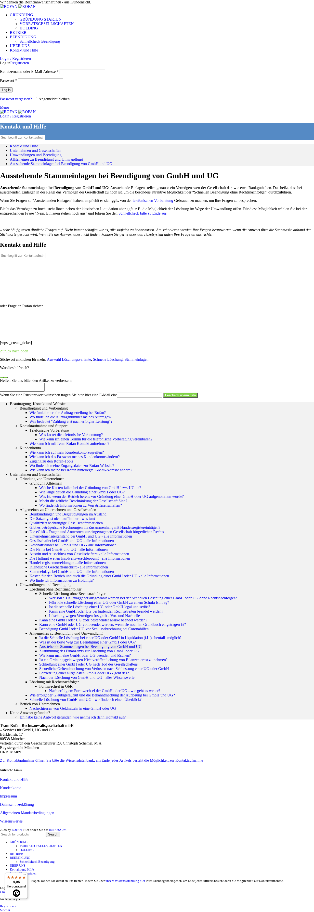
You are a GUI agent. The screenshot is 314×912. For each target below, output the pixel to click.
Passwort (8, 80)
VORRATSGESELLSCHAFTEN (47, 24)
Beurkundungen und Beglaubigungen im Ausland (67, 514)
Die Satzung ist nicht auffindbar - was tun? (62, 518)
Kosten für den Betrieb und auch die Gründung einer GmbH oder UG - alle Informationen (99, 576)
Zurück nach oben (14, 351)
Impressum (8, 796)
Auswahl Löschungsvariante (69, 359)
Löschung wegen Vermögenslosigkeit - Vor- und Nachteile (94, 616)
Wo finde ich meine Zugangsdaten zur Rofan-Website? (71, 465)
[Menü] (25, 875)
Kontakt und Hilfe (24, 146)
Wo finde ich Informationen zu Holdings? (61, 580)
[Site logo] (9, 6)
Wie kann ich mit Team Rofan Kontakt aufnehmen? (69, 443)
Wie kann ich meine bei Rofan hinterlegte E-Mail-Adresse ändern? (80, 470)
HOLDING (29, 28)
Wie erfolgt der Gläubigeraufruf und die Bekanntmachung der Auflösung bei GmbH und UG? (102, 695)
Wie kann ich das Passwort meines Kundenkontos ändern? (74, 457)
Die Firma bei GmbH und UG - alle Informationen (68, 549)
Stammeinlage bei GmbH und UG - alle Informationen (71, 571)
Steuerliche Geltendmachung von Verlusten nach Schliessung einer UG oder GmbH (104, 669)
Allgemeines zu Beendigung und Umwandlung (46, 159)
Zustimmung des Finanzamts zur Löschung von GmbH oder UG (89, 651)
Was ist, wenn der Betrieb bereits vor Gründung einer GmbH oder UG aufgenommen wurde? (111, 496)
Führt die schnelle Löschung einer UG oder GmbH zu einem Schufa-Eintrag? (109, 602)
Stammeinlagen (136, 359)
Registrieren (19, 63)
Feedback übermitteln (180, 395)
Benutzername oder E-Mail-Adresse (29, 71)
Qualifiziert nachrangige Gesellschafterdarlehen (66, 523)
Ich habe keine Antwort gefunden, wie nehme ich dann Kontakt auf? (73, 717)
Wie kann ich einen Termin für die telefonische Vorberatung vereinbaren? (95, 439)
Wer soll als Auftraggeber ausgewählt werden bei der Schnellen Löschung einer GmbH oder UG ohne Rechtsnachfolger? (143, 598)
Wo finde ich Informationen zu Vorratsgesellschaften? (80, 505)
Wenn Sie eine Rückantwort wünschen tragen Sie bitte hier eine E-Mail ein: (58, 395)
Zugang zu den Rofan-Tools (51, 461)
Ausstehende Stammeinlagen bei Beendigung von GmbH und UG (61, 164)
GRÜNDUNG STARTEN (41, 19)
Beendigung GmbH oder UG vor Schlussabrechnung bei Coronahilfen (94, 629)
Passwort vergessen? (16, 99)
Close (4, 892)
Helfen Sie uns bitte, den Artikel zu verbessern (36, 380)
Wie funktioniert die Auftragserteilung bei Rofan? (67, 413)
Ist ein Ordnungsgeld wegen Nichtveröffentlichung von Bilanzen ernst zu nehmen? (103, 660)
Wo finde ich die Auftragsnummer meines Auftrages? (70, 417)
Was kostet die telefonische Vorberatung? (71, 435)
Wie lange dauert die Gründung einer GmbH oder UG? (82, 492)
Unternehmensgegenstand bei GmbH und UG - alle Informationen (80, 536)
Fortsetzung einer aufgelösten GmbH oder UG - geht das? (84, 673)
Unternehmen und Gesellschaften (35, 150)
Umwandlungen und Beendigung (36, 155)
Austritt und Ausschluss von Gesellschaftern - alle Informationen (79, 554)
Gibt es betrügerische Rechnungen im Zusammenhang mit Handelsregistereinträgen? (94, 527)
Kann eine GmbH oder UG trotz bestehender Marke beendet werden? (93, 620)
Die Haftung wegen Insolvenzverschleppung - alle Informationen (79, 558)
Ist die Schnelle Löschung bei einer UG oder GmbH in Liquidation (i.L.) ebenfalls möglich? (110, 638)
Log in (6, 90)
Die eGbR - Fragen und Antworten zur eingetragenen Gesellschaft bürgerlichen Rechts (96, 532)
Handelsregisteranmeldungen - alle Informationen (67, 563)
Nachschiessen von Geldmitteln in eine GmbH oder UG (72, 708)
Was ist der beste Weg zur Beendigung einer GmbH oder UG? (87, 642)
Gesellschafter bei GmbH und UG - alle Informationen (71, 541)
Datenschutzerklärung (17, 804)
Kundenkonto (10, 788)
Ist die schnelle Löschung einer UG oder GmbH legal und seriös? (99, 607)
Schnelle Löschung (108, 359)
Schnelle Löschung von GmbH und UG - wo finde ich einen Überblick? (85, 699)
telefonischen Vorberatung (153, 200)
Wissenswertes (11, 821)
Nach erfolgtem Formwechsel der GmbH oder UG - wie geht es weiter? (104, 691)
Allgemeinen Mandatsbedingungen (27, 813)
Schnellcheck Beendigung (40, 41)
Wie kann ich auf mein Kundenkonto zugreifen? (66, 452)
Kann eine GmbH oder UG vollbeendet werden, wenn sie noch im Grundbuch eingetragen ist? (112, 624)
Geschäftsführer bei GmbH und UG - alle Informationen (73, 545)
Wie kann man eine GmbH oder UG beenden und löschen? (85, 655)
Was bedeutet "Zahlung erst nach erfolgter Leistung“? (70, 421)
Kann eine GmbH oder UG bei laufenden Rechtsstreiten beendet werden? (106, 611)
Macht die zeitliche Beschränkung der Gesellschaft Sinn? (83, 501)
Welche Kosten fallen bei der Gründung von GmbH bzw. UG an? (90, 488)
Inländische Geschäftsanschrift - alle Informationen (68, 567)
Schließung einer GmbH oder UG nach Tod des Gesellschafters (88, 664)
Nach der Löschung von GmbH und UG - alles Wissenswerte (86, 677)
